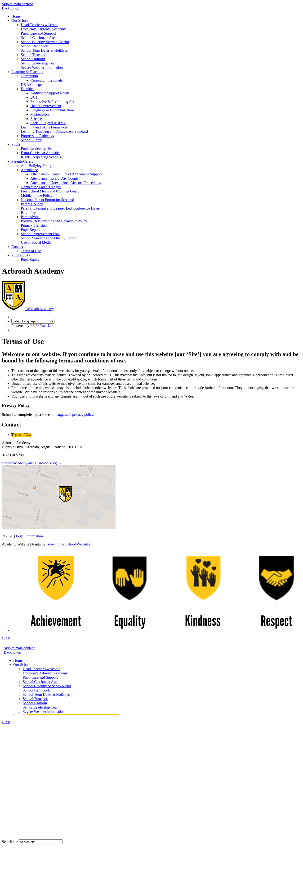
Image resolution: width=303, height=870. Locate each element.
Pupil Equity (20, 255)
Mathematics (39, 114)
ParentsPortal (30, 217)
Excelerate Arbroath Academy (43, 29)
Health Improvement (45, 106)
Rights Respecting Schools (41, 157)
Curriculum (29, 76)
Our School (20, 20)
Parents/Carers (22, 161)
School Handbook (34, 46)
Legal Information (29, 536)
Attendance (29, 170)
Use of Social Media (36, 242)
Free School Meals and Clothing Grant (50, 191)
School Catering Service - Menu (45, 42)
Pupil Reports (31, 230)
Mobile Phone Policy (36, 195)
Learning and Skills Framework (44, 127)
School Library (32, 140)
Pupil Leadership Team (38, 149)
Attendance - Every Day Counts (54, 178)
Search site (10, 842)
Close (6, 638)
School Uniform (33, 59)
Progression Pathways (37, 136)
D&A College (31, 84)
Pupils (16, 144)
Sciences (36, 119)
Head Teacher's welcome (39, 25)
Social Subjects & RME (48, 123)
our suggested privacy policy (72, 414)
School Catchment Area (38, 38)
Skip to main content (17, 4)
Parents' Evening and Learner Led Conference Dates (60, 208)
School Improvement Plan (40, 234)
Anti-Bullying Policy (36, 166)
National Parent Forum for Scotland (47, 200)
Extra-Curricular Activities (40, 153)
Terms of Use (31, 251)
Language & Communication (52, 110)
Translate (46, 326)
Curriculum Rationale (46, 80)
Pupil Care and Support (38, 33)
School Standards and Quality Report (48, 238)
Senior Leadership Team (39, 63)
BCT (34, 97)
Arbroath (39, 309)
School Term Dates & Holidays (44, 50)
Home (16, 16)
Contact (17, 247)
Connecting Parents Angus (41, 187)
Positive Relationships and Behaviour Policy (54, 221)
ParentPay (28, 213)
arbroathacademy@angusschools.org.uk (32, 463)
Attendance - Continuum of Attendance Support (66, 174)
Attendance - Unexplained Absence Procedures (65, 183)
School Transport (33, 55)
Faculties (27, 89)
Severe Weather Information (42, 67)
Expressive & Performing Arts (52, 102)
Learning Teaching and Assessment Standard (54, 131)
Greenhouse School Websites (68, 544)
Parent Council (32, 204)
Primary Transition (35, 225)
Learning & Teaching (27, 72)
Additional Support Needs (49, 93)
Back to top (10, 8)
